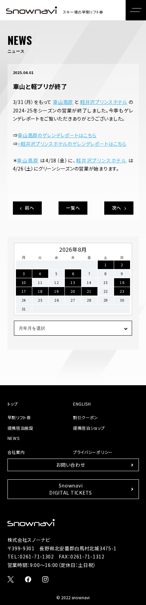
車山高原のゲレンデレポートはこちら (57, 135)
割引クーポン (85, 417)
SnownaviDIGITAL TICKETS (70, 489)
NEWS (13, 438)
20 (73, 291)
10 (24, 282)
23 (122, 291)
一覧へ (73, 207)
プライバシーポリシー (93, 452)
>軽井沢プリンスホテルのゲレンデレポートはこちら (72, 143)
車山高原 (63, 102)
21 (89, 291)
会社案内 (16, 452)
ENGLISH (82, 404)
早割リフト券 (19, 417)
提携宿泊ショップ (89, 428)
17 (24, 291)
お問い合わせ (70, 464)
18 (40, 291)
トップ (12, 404)
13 (73, 282)
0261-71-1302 (37, 556)
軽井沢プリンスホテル (103, 102)
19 (56, 291)
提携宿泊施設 (20, 428)
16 (122, 282)
